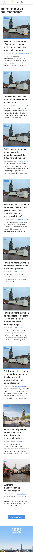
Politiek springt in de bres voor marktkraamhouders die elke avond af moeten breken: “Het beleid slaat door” (16, 377)
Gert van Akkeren (21, 494)
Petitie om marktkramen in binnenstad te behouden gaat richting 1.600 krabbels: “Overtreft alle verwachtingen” (16, 210)
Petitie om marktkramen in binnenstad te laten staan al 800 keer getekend (16, 266)
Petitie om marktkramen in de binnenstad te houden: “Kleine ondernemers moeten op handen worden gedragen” (16, 319)
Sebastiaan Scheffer (23, 53)
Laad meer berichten (16, 517)
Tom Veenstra (21, 441)
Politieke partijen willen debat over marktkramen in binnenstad (15, 99)
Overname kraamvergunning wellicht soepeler (12, 488)
